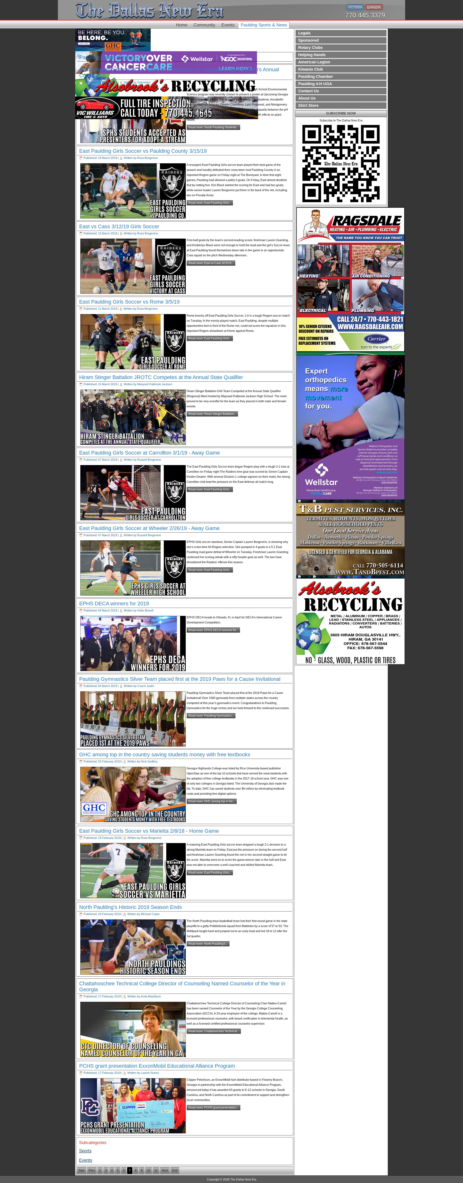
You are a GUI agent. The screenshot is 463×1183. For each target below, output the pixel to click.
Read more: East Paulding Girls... (209, 202)
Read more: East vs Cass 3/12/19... (210, 263)
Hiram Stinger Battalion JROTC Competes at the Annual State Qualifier (161, 377)
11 (156, 1170)
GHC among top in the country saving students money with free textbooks (164, 754)
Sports (85, 1150)
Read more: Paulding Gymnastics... (211, 715)
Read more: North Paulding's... (208, 943)
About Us (307, 98)
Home (181, 24)
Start (81, 1170)
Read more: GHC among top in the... (211, 801)
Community (204, 24)
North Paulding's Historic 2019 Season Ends (130, 907)
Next (165, 1170)
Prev (92, 1170)
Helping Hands (312, 54)
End (174, 1170)
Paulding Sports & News (264, 24)
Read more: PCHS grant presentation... (213, 1107)
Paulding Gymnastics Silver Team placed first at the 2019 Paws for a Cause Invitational (179, 679)
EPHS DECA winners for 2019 (114, 603)
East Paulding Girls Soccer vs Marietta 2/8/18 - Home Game (149, 831)
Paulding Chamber (315, 76)
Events (228, 24)
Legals (304, 33)
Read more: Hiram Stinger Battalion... (212, 413)
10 (148, 1170)
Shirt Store (308, 105)
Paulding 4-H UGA (315, 83)
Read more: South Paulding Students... (213, 127)
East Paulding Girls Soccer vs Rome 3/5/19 (129, 302)
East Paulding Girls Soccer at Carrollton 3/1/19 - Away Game (149, 453)
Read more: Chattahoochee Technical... (213, 1031)
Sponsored (308, 40)
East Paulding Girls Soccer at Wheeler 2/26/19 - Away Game (149, 528)
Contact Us (308, 91)
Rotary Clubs (310, 47)
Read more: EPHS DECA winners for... (213, 630)
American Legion (314, 62)
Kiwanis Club (310, 69)
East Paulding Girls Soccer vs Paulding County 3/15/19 (143, 151)
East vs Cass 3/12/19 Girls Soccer (119, 226)
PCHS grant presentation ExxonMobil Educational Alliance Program (157, 1066)
